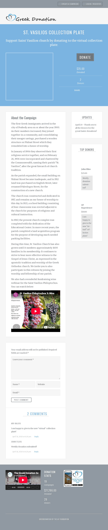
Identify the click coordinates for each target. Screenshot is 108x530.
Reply (36, 437)
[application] (23, 480)
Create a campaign (70, 4)
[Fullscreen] (37, 487)
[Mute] (33, 487)
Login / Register (93, 4)
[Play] (9, 487)
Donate (85, 57)
